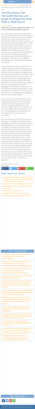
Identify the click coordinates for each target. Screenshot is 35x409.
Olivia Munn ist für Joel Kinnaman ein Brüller (17, 196)
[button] (5, 168)
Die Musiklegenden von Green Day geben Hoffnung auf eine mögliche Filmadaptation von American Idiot (17, 323)
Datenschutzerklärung (20, 407)
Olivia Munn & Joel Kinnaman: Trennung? (16, 193)
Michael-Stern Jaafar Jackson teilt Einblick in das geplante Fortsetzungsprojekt (17, 277)
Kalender (11, 407)
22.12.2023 (4, 25)
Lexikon (10, 2)
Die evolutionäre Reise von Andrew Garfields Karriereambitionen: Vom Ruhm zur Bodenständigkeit (16, 256)
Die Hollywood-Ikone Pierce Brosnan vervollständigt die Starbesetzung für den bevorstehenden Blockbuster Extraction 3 (15, 338)
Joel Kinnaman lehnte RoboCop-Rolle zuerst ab (18, 184)
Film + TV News (16, 5)
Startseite (3, 5)
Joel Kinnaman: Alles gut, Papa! (13, 191)
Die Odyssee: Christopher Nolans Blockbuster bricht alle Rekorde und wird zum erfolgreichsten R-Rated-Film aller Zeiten (16, 271)
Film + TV (9, 5)
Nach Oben (5, 407)
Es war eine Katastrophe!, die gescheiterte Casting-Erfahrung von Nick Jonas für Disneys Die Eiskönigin (16, 309)
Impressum (30, 407)
